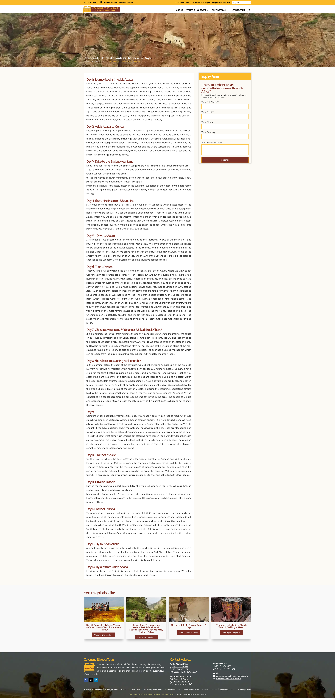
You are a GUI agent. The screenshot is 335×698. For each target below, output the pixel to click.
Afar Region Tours (111, 689)
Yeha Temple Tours (244, 689)
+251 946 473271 (180, 669)
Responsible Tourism (221, 3)
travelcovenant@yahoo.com (228, 678)
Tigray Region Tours (227, 689)
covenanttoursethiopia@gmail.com (232, 676)
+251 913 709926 (180, 666)
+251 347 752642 (180, 681)
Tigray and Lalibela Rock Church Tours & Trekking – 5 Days (231, 626)
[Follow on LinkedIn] (96, 680)
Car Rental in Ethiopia (201, 3)
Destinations (219, 10)
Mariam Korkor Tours (191, 689)
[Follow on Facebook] (86, 680)
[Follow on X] (91, 680)
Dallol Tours (136, 689)
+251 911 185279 (180, 684)
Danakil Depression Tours (153, 689)
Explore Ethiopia (182, 3)
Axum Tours (125, 689)
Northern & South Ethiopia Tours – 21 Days (188, 626)
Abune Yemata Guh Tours (93, 689)
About (179, 10)
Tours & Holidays (196, 10)
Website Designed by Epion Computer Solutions (191, 694)
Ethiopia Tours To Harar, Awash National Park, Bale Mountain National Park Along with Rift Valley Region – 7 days (146, 628)
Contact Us (238, 10)
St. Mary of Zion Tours (209, 689)
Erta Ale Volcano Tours (172, 689)
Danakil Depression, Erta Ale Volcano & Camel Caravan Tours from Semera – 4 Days (103, 627)
